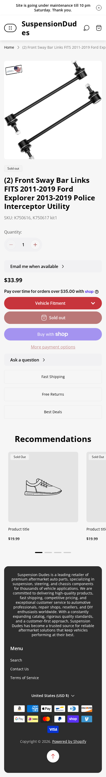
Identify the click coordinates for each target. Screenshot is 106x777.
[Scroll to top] (53, 756)
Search (16, 660)
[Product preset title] (43, 487)
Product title (18, 529)
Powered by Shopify (69, 741)
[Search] (86, 28)
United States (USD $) (50, 695)
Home (9, 47)
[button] (38, 552)
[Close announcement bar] (99, 8)
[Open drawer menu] (10, 28)
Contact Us (19, 669)
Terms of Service (24, 678)
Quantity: (13, 232)
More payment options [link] (53, 347)
